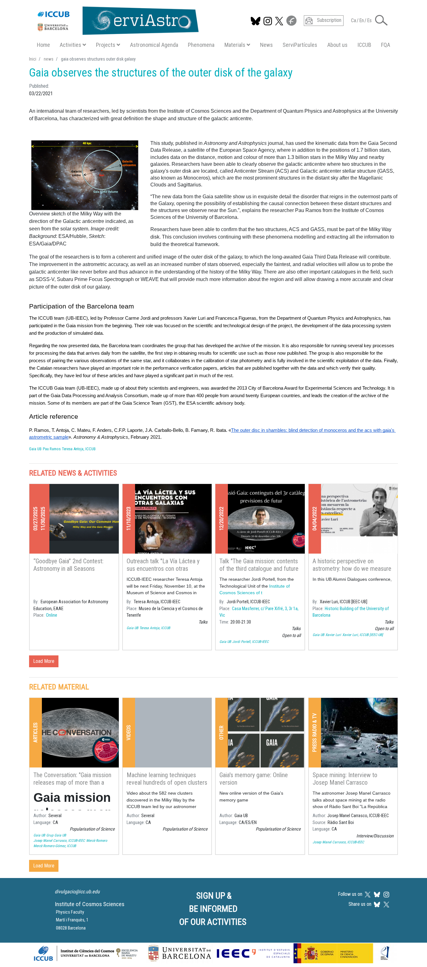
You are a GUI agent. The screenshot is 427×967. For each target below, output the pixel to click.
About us (337, 45)
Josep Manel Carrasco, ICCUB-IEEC (59, 840)
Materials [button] (234, 45)
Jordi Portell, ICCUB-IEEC (250, 641)
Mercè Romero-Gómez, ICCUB (54, 846)
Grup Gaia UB (56, 835)
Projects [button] (105, 45)
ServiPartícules (300, 45)
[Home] (114, 19)
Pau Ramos (52, 448)
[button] (381, 20)
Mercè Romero (96, 840)
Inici (32, 59)
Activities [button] (70, 45)
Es (369, 20)
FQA (385, 45)
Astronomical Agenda (154, 45)
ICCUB (364, 45)
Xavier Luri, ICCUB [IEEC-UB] (362, 635)
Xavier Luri (333, 635)
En (361, 20)
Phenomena (201, 45)
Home (43, 45)
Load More (43, 661)
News (266, 45)
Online (51, 615)
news (48, 59)
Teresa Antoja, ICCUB (79, 448)
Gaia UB (35, 448)
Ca (353, 20)
